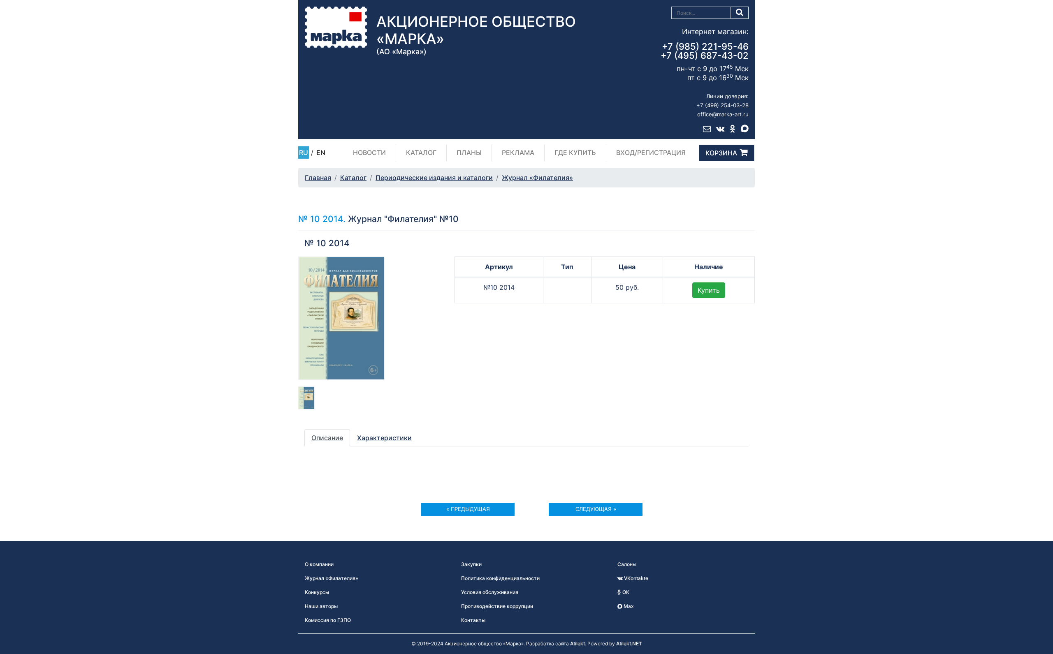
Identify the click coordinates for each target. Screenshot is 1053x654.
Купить (709, 290)
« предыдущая (468, 509)
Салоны (626, 564)
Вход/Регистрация (651, 152)
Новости (369, 152)
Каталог (421, 152)
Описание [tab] (327, 438)
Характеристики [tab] (384, 438)
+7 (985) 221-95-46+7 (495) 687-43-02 (705, 51)
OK (625, 592)
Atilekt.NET (629, 643)
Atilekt (577, 643)
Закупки (471, 564)
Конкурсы (317, 592)
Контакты (473, 620)
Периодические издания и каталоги (434, 177)
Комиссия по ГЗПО (328, 620)
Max (628, 606)
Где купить (575, 152)
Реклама (518, 152)
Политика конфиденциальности (500, 578)
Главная (318, 177)
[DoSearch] (740, 13)
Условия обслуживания (489, 592)
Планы (469, 152)
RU (303, 152)
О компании (319, 564)
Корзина (721, 153)
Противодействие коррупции (497, 606)
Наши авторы (321, 606)
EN (320, 152)
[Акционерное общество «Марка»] (336, 27)
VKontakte (635, 578)
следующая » (595, 509)
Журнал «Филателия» (537, 177)
